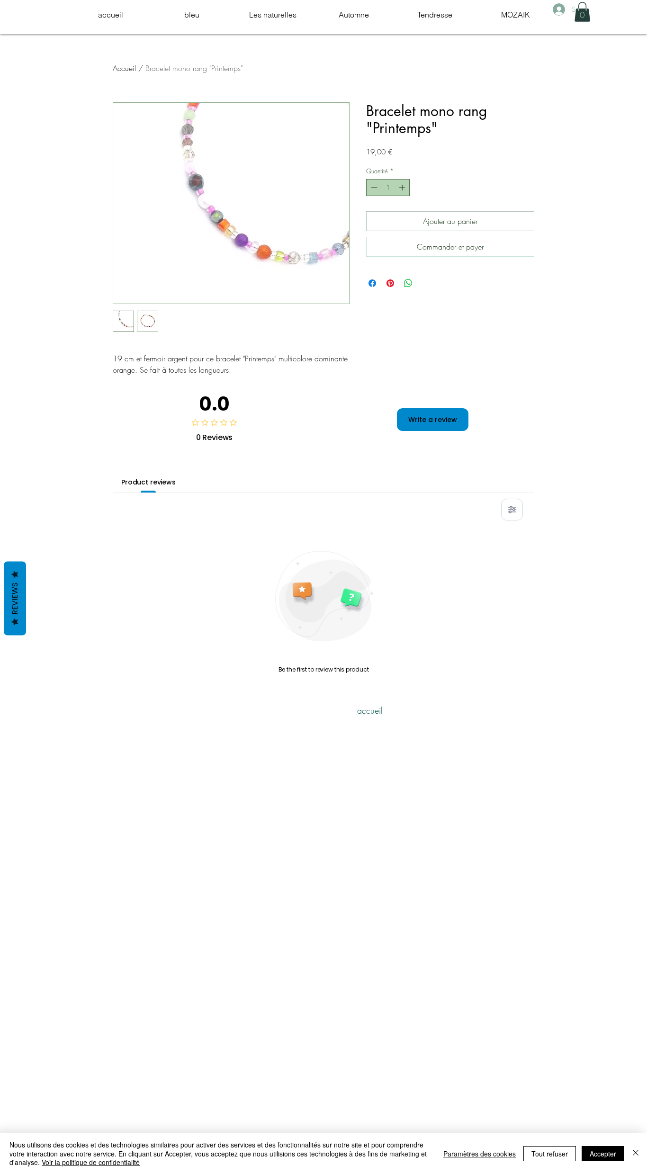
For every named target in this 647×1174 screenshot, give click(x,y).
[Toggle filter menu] (512, 509)
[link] (582, 12)
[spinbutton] (388, 187)
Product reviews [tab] (148, 482)
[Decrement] (373, 187)
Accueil (124, 68)
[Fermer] (635, 1153)
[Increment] (403, 187)
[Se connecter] (558, 9)
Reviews (14, 598)
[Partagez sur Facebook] (372, 283)
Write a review (432, 419)
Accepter (603, 1153)
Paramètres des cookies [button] (479, 1153)
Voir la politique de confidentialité (91, 1162)
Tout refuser (549, 1153)
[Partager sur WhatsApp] (408, 283)
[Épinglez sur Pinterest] (390, 283)
